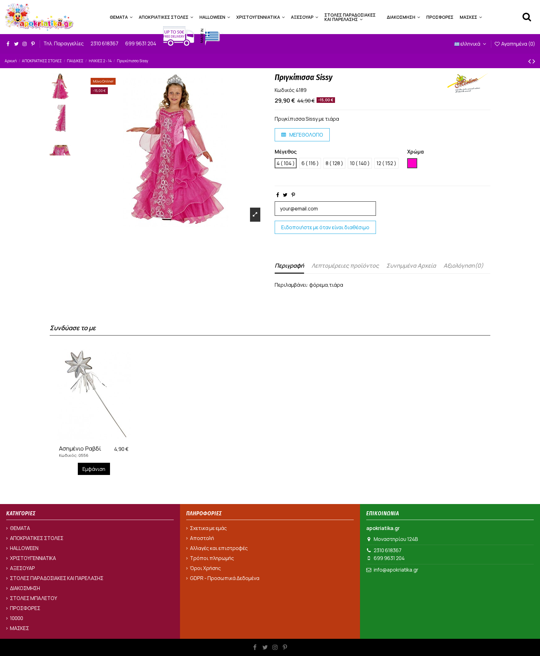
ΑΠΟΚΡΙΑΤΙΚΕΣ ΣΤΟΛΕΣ (36, 538)
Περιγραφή (289, 265)
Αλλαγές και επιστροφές (219, 548)
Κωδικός (285, 90)
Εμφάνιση (93, 469)
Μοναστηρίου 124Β (396, 539)
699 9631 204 (141, 43)
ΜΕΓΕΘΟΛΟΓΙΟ (305, 134)
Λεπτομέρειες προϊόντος (345, 265)
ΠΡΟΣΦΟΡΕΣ (25, 608)
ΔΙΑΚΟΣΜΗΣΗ (25, 588)
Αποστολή (202, 538)
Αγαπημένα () (517, 43)
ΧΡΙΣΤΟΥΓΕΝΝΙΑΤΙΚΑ (33, 558)
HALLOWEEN (24, 548)
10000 (16, 618)
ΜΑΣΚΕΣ (19, 628)
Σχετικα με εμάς (208, 528)
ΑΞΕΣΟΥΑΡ (22, 568)
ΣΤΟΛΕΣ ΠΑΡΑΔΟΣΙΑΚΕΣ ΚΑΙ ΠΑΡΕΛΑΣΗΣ (56, 578)
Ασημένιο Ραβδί (80, 448)
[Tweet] (285, 194)
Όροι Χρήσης (205, 568)
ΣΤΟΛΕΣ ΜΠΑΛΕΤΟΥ (33, 598)
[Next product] (533, 61)
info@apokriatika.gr (396, 569)
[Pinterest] (293, 194)
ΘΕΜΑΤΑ (20, 528)
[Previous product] (530, 61)
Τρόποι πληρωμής (212, 558)
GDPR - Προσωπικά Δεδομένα (224, 578)
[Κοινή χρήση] (277, 194)
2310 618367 (105, 43)
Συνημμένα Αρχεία (411, 265)
